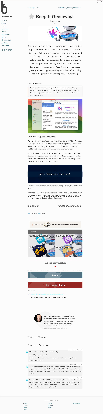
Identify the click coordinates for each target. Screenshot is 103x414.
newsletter (5, 29)
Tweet (55, 23)
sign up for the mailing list (52, 195)
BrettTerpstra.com (6, 16)
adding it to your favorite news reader (53, 323)
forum (3, 26)
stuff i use (4, 43)
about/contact (6, 40)
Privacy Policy (76, 403)
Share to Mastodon (55, 285)
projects (4, 21)
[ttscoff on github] (5, 50)
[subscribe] (2, 50)
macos (43, 213)
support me (5, 35)
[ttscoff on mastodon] (9, 50)
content (48, 328)
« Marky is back (33, 8)
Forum (49, 407)
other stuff (5, 46)
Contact (50, 403)
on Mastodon (41, 345)
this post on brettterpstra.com (57, 149)
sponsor (4, 37)
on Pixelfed (40, 337)
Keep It (65, 49)
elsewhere (72, 318)
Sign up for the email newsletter (52, 321)
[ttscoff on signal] (11, 50)
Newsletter (50, 405)
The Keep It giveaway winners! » (69, 8)
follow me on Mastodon (71, 195)
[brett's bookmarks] (7, 50)
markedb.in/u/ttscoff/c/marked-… (38, 355)
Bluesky (46, 325)
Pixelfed (25, 407)
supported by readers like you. (58, 328)
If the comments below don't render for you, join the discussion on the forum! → (46, 294)
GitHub (59, 318)
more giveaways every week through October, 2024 (55, 186)
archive (4, 32)
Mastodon (64, 318)
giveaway (34, 213)
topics (3, 23)
